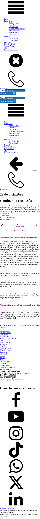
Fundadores (12, 25)
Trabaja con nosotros (7, 508)
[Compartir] (5, 516)
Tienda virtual (13, 40)
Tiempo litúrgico (5, 219)
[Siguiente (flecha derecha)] (3, 518)
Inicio (6, 19)
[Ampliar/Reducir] (1, 516)
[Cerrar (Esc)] (7, 516)
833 (7, 217)
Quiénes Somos (14, 23)
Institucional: (4, 331)
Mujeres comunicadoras (17, 29)
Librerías (7, 36)
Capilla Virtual (9, 46)
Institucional (8, 21)
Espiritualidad (13, 27)
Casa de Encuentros (11, 50)
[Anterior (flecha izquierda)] (1, 518)
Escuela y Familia (10, 44)
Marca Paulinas (14, 32)
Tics (5, 48)
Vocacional (12, 34)
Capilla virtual (4, 363)
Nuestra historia (14, 31)
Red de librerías (14, 38)
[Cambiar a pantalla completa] (3, 516)
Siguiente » (13, 217)
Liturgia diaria (5, 215)
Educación (7, 42)
